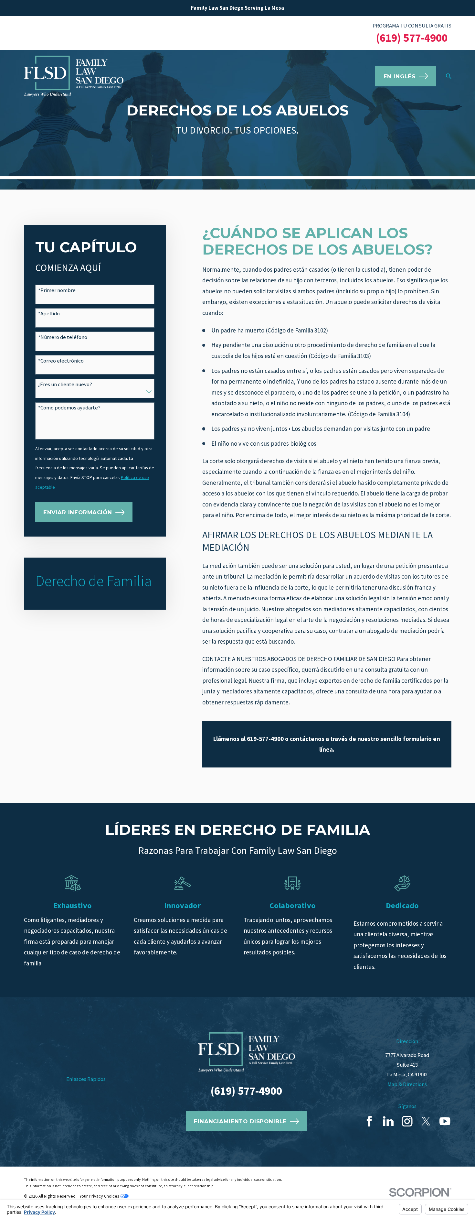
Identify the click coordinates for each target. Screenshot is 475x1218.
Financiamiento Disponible (240, 1121)
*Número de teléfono (62, 337)
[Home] (73, 76)
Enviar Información (77, 512)
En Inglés (400, 76)
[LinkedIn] (388, 1121)
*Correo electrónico (61, 361)
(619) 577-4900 (412, 38)
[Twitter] (426, 1121)
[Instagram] (407, 1121)
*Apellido (49, 313)
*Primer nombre (57, 290)
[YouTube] (444, 1121)
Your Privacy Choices (99, 1196)
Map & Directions (407, 1084)
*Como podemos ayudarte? (69, 408)
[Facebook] (369, 1121)
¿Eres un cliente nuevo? (65, 384)
